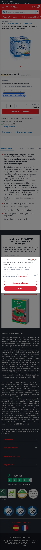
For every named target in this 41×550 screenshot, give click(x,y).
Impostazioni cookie (20, 283)
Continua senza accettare (15, 260)
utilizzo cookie (22, 277)
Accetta (20, 288)
